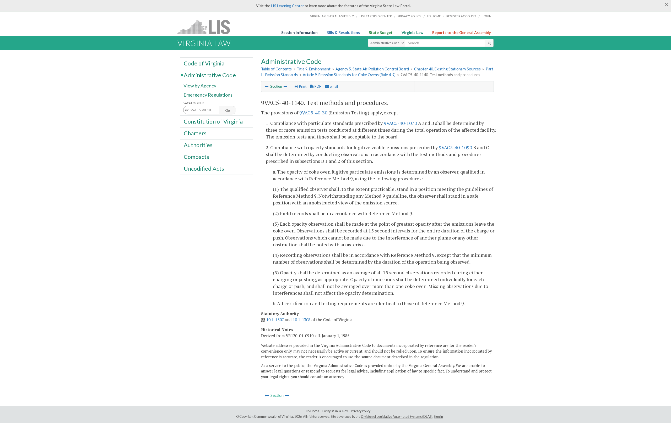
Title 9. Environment (314, 69)
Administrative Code (210, 74)
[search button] (489, 43)
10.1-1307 (275, 319)
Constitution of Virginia (213, 121)
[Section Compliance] (267, 86)
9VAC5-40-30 (313, 112)
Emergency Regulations (207, 95)
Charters (195, 133)
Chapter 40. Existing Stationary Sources (447, 69)
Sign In (438, 417)
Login (486, 16)
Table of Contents (276, 69)
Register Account (461, 16)
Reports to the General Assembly (461, 32)
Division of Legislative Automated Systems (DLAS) (396, 417)
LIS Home (312, 411)
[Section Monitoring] (285, 86)
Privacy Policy (409, 16)
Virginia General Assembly (332, 16)
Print (302, 86)
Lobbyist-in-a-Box (335, 411)
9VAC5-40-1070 (400, 123)
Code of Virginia (204, 63)
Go (227, 110)
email (333, 86)
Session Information (299, 32)
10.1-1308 (301, 319)
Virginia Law (412, 32)
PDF (317, 86)
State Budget (381, 32)
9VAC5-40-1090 (455, 147)
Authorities (198, 145)
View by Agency (199, 85)
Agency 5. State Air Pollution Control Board (372, 69)
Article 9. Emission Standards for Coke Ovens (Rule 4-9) (349, 75)
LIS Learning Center (287, 5)
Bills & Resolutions (343, 32)
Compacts (196, 156)
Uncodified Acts (204, 168)
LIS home (434, 16)
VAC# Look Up (193, 103)
